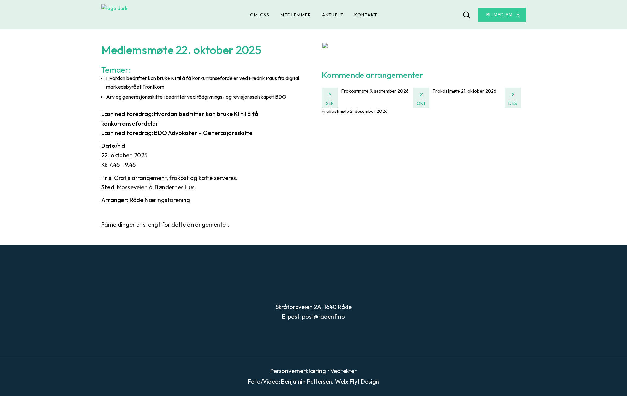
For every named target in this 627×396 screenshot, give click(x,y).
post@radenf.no (323, 316)
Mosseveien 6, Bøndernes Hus (156, 187)
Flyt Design (364, 381)
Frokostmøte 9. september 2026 (375, 91)
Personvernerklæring (298, 371)
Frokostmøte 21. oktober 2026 (464, 91)
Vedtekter (343, 371)
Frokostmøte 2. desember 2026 (355, 111)
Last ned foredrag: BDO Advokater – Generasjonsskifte (177, 133)
